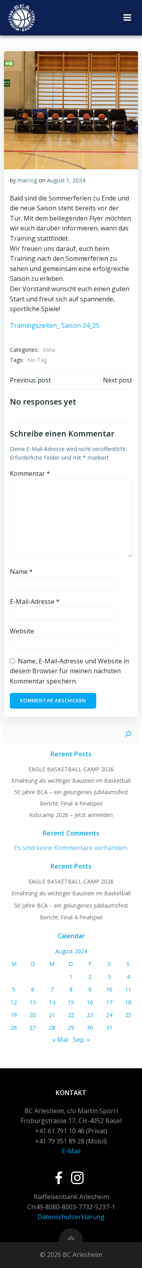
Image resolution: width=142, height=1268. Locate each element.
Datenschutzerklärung (71, 1216)
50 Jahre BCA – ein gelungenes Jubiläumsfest (71, 792)
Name (21, 571)
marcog (27, 180)
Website (22, 631)
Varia (49, 349)
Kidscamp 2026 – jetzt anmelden (71, 815)
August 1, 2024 (66, 180)
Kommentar (30, 473)
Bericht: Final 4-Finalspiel (71, 803)
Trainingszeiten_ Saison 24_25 (54, 325)
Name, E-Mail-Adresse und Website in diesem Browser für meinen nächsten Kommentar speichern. (69, 671)
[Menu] (127, 17)
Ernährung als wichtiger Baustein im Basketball (71, 780)
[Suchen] (128, 734)
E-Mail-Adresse (35, 601)
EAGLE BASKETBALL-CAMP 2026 (71, 769)
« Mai (60, 1039)
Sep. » (81, 1039)
